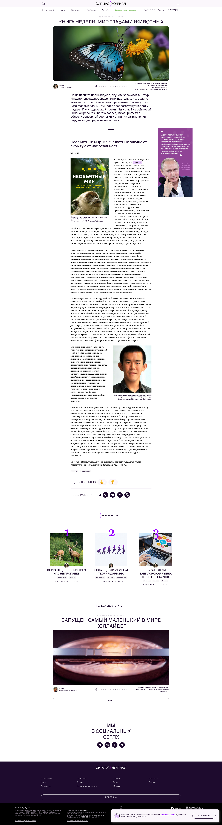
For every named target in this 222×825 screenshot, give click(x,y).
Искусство (91, 10)
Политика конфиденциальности (25, 821)
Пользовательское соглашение (77, 821)
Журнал (116, 786)
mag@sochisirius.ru (98, 815)
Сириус (105, 10)
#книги (74, 471)
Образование (48, 10)
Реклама (152, 782)
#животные (85, 471)
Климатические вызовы (125, 10)
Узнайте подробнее (168, 815)
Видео (115, 782)
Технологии (76, 10)
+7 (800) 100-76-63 (86, 817)
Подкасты (117, 778)
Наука (62, 10)
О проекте (153, 778)
